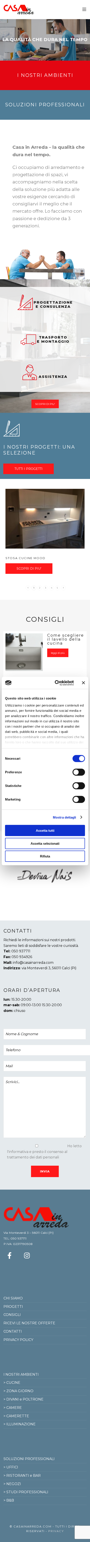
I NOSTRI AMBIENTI (21, 1374)
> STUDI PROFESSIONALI (25, 1492)
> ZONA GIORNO (18, 1391)
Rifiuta (45, 856)
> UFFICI (10, 1467)
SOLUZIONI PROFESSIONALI (29, 1459)
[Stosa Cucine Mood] (45, 519)
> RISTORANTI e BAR (22, 1475)
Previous (22, 876)
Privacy (56, 1531)
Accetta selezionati (45, 843)
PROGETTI (13, 1307)
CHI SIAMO (13, 1298)
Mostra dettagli (64, 817)
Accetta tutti (45, 830)
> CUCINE (11, 1383)
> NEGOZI (12, 1484)
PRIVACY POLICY (18, 1340)
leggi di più (58, 652)
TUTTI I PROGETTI (28, 469)
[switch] (79, 772)
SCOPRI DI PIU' (45, 404)
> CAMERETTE (16, 1416)
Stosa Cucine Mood (25, 558)
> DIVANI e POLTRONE (23, 1399)
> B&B (8, 1500)
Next (69, 876)
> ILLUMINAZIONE (19, 1424)
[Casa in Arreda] (18, 9)
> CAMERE (12, 1408)
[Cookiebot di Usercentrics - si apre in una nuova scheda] (56, 683)
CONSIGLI (12, 1315)
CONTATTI (12, 1331)
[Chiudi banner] (83, 682)
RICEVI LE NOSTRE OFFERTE (29, 1323)
